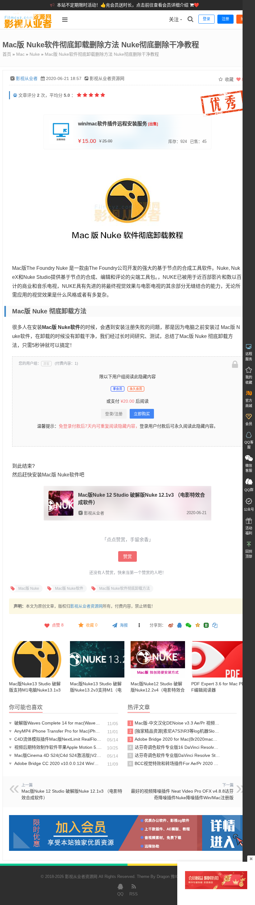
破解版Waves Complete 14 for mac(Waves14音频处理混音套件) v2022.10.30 (55, 722)
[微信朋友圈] (189, 625)
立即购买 (142, 413)
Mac (20, 54)
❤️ (196, 4)
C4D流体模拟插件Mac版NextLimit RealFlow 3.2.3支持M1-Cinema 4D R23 (55, 739)
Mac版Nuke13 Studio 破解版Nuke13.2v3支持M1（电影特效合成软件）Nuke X (96, 690)
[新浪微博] (170, 625)
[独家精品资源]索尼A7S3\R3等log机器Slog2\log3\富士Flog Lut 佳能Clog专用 (174, 731)
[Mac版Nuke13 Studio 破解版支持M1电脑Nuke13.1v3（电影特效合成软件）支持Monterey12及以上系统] (36, 659)
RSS (133, 894)
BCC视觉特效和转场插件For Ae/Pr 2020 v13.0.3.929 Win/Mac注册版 (174, 763)
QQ (120, 894)
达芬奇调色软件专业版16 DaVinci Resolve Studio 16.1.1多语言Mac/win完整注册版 (174, 747)
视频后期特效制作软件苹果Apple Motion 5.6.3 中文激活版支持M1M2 (55, 747)
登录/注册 (114, 413)
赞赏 (127, 556)
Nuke (35, 54)
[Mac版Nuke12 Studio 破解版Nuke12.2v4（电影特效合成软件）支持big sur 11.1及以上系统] (158, 659)
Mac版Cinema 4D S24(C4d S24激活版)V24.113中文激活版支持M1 (55, 755)
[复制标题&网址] (214, 625)
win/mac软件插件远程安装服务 (112, 123)
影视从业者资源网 (86, 606)
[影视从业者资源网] (28, 27)
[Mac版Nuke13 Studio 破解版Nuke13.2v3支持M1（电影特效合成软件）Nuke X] (97, 659)
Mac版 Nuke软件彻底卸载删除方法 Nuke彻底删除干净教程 (102, 54)
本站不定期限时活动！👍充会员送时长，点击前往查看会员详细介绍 (123, 4)
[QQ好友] (179, 625)
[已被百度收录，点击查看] (15, 95)
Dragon (163, 876)
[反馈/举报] (139, 625)
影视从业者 (27, 78)
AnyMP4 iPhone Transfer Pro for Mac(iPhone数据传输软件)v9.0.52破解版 (55, 731)
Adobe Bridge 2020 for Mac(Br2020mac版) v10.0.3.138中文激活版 (174, 739)
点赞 (57, 625)
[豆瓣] (206, 625)
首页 (6, 54)
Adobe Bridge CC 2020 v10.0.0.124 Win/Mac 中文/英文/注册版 (55, 763)
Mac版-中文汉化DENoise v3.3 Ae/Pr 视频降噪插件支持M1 (174, 722)
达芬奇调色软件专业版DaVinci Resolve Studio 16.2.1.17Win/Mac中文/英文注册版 (174, 755)
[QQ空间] (197, 624)
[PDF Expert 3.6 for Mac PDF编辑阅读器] (218, 659)
